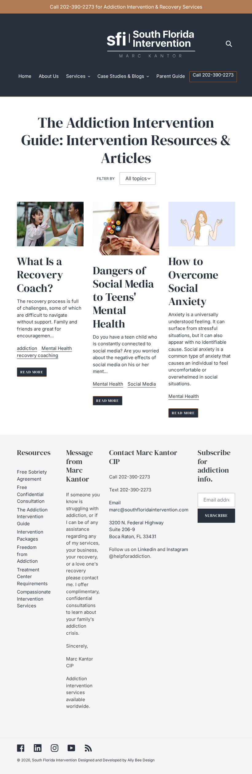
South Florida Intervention (54, 760)
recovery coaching (37, 355)
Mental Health (56, 348)
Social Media (142, 384)
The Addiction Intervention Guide (32, 516)
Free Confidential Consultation (31, 494)
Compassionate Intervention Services (34, 599)
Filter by (106, 178)
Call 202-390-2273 (129, 477)
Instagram (177, 549)
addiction (27, 348)
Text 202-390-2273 (130, 490)
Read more (31, 372)
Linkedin (147, 549)
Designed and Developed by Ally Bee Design (116, 760)
